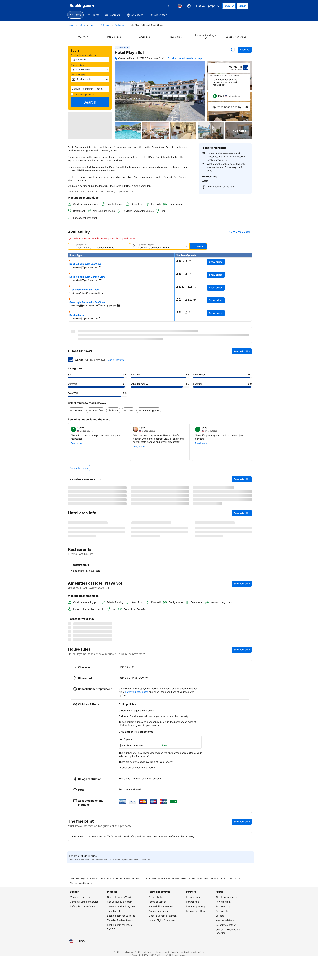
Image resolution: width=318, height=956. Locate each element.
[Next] (248, 90)
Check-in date (77, 65)
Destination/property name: (85, 55)
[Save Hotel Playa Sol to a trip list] (233, 50)
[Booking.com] (82, 6)
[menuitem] (75, 15)
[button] (90, 89)
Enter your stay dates (136, 917)
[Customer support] (189, 6)
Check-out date (78, 75)
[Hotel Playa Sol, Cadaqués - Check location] (116, 58)
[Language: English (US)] (180, 6)
